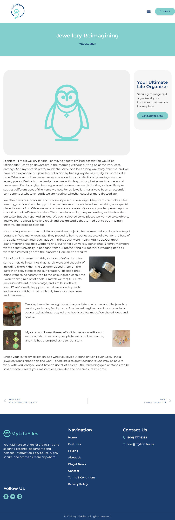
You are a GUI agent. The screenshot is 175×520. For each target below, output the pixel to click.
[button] (149, 11)
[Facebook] (6, 496)
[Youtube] (12, 496)
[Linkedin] (19, 496)
